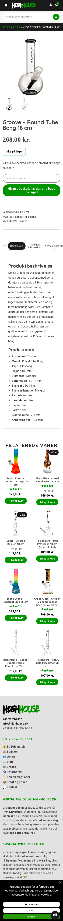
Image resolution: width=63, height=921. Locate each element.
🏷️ (16, 777)
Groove (23, 221)
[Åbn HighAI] (55, 915)
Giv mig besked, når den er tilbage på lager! (31, 190)
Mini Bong (30, 216)
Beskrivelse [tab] (16, 246)
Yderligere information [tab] (34, 246)
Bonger (7, 26)
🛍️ (9, 767)
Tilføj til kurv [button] (15, 500)
